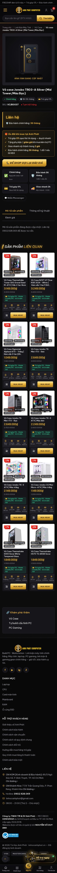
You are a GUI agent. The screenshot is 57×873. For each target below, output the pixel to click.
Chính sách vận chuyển (13, 734)
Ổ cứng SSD (8, 709)
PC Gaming (15, 627)
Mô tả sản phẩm (14, 210)
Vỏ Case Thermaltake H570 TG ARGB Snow (41, 552)
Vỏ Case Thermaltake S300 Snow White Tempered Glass (14, 553)
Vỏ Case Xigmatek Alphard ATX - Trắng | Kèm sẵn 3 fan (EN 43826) (14, 351)
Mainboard (7, 699)
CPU (4, 689)
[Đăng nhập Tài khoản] (46, 10)
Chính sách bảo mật (12, 760)
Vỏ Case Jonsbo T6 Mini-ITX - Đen (40, 350)
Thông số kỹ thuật (39, 210)
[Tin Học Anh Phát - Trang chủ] (28, 10)
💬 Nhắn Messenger (14, 198)
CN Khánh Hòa (13, 786)
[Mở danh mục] (5, 10)
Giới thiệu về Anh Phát (13, 724)
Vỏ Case (38, 27)
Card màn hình (9, 694)
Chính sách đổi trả (11, 745)
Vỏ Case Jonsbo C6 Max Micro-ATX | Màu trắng (42, 486)
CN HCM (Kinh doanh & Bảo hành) (24, 774)
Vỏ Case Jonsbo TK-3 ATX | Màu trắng (14, 486)
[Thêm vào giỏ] (7, 315)
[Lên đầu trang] (5, 859)
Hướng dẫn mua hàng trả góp (16, 750)
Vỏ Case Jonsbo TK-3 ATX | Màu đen (41, 419)
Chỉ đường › (12, 781)
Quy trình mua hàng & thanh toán (18, 755)
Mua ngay (18, 315)
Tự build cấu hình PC (20, 623)
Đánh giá (10, 217)
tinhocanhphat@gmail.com (19, 798)
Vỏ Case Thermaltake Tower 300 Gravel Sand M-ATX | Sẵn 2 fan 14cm (15, 282)
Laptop (6, 684)
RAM (4, 704)
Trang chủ (6, 27)
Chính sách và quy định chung (17, 739)
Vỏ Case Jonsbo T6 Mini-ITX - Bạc (12, 419)
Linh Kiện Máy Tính (23, 27)
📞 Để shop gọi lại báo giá (24, 162)
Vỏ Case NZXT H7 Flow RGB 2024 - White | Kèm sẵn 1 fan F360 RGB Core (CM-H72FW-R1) (41, 282)
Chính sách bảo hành (12, 729)
